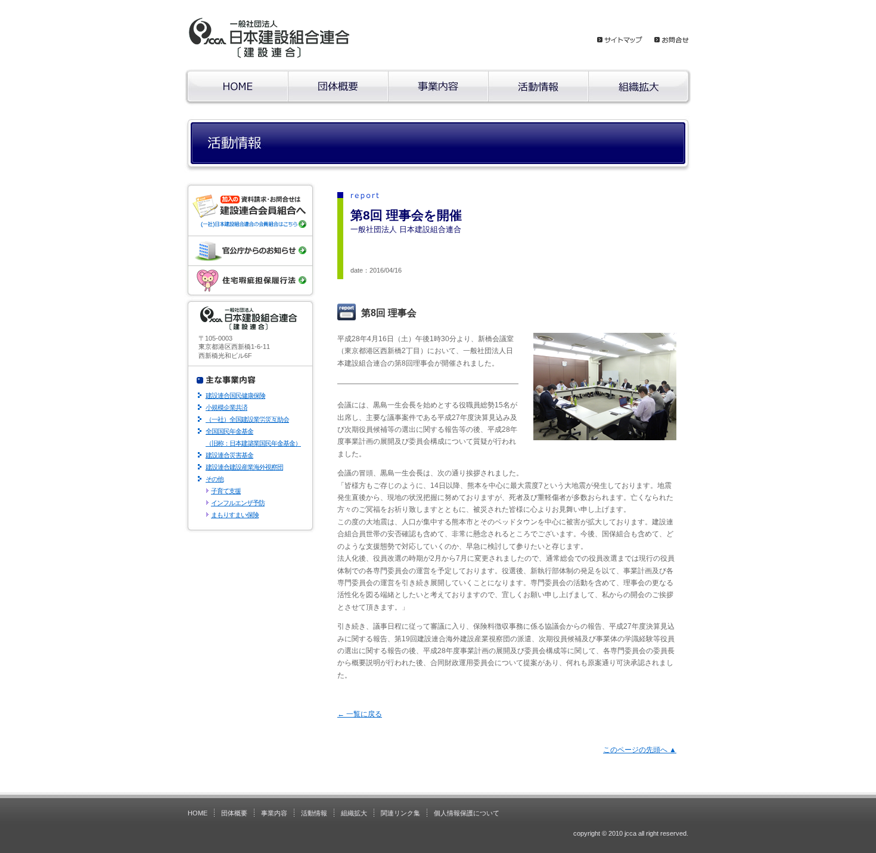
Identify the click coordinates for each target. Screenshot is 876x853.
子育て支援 (226, 491)
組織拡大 (354, 813)
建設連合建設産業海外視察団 (244, 467)
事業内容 (274, 813)
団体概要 (234, 813)
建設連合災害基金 (229, 455)
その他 (214, 479)
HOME (197, 813)
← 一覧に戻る (359, 714)
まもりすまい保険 (235, 514)
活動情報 (314, 813)
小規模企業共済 (226, 407)
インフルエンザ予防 (238, 502)
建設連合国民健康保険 (235, 395)
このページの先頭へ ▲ (639, 750)
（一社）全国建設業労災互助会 (247, 419)
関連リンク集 (400, 813)
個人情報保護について (466, 813)
